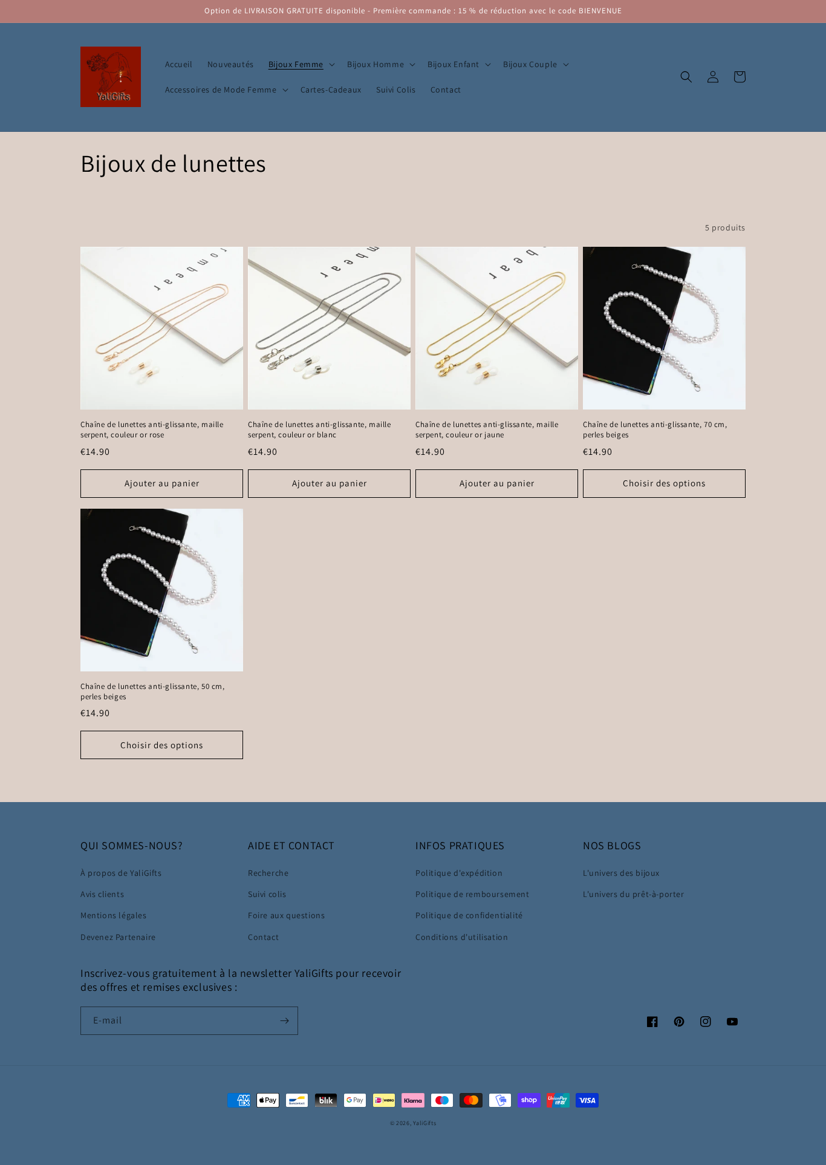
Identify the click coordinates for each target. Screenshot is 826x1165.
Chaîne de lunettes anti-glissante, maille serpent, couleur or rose (152, 430)
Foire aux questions (286, 915)
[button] (300, 64)
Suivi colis (267, 894)
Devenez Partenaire (118, 937)
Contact (263, 937)
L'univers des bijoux (621, 872)
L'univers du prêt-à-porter (634, 894)
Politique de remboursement (472, 894)
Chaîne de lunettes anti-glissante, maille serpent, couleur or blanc (319, 430)
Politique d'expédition (458, 872)
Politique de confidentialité (469, 915)
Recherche (268, 872)
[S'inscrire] (284, 1021)
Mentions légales (113, 915)
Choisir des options (664, 483)
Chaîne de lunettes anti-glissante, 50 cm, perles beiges (152, 692)
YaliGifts (424, 1123)
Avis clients (102, 894)
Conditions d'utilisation (461, 937)
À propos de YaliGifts (121, 872)
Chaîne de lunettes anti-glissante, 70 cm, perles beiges (655, 430)
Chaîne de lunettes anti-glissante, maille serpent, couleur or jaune (487, 430)
